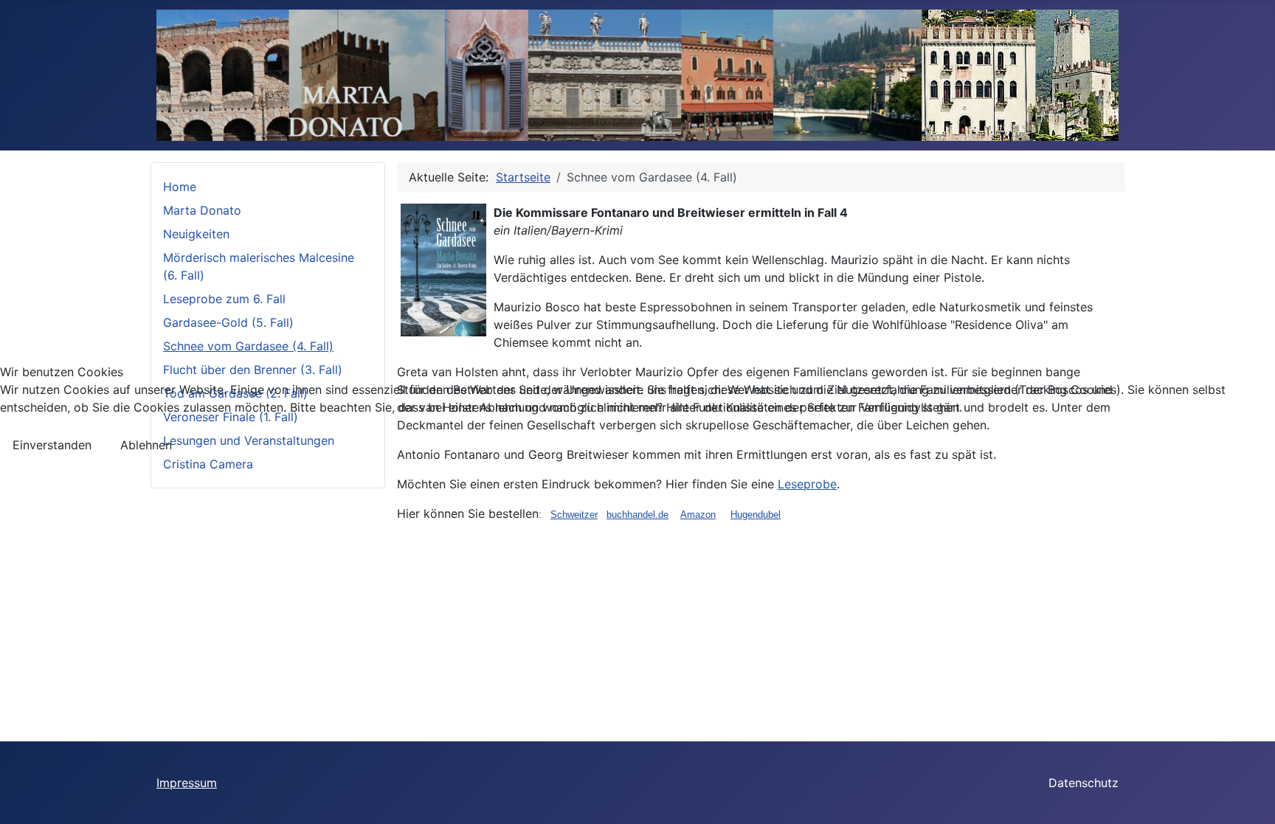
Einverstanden (52, 444)
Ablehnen (146, 444)
